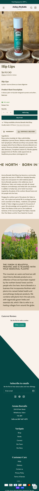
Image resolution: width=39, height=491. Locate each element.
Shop (19, 433)
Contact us (19, 469)
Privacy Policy (19, 473)
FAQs (19, 461)
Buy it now (19, 117)
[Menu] (4, 8)
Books (19, 436)
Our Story (19, 448)
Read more (4, 95)
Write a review (19, 325)
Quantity (4, 109)
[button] (31, 8)
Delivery (19, 465)
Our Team (19, 444)
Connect (19, 440)
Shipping (4, 75)
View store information (23, 125)
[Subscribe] (33, 391)
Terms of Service (19, 477)
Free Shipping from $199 (19, 2)
